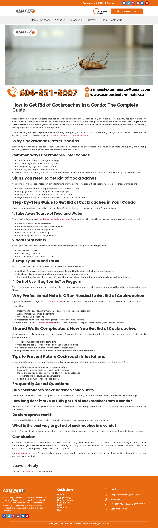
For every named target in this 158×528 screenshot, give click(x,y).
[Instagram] (133, 3)
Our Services (64, 497)
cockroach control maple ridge (55, 219)
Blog (59, 510)
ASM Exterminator (25, 453)
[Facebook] (124, 3)
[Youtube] (138, 3)
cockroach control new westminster (71, 135)
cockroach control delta (52, 301)
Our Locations (65, 500)
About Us (62, 507)
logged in (29, 471)
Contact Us (63, 502)
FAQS (60, 505)
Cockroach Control (45, 322)
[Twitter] (129, 3)
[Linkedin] (142, 3)
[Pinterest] (147, 3)
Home (60, 494)
